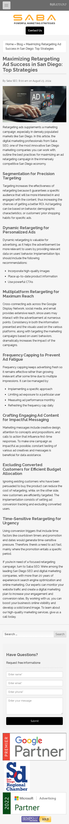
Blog (20, 44)
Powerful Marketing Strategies (34, 23)
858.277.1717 (58, 4)
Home (9, 44)
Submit (35, 721)
